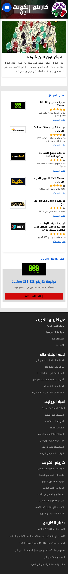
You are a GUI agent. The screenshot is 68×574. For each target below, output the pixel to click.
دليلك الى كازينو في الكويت (51, 475)
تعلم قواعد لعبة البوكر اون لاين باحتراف (47, 564)
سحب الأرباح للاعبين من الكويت (50, 494)
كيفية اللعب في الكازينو (53, 481)
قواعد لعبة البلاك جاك (54, 367)
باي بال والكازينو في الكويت (51, 501)
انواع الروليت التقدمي (54, 421)
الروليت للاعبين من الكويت (53, 408)
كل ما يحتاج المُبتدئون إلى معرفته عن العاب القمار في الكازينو (37, 536)
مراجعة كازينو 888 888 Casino (34, 282)
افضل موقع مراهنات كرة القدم (51, 529)
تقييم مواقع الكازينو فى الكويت (49, 507)
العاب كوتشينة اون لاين (54, 557)
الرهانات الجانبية (57, 428)
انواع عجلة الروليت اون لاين (52, 441)
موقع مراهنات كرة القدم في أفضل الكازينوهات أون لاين (40, 550)
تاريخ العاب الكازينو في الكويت (50, 469)
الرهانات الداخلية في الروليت (51, 434)
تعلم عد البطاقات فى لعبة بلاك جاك (48, 393)
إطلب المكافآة (34, 296)
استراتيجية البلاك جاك (54, 386)
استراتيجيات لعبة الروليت (53, 447)
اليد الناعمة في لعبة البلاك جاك (50, 373)
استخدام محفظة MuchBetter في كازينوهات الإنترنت (42, 543)
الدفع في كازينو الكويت (53, 488)
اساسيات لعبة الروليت (54, 415)
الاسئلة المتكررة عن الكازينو (51, 513)
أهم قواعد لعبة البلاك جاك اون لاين (48, 380)
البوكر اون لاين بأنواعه (45, 57)
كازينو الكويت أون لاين (24, 9)
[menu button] (7, 7)
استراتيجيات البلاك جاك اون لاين (50, 360)
